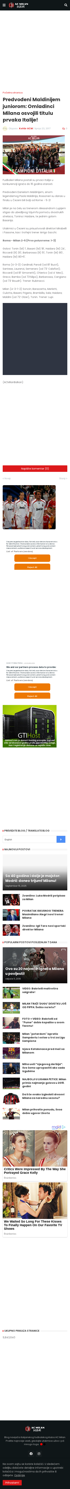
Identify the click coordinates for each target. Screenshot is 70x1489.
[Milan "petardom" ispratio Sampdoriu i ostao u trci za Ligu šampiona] (11, 1038)
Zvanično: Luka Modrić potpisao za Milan (43, 897)
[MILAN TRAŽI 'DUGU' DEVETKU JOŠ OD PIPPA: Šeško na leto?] (11, 1008)
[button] (4, 5)
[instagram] (39, 1454)
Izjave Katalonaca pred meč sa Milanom (43, 1050)
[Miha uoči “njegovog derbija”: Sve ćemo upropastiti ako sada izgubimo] (11, 1068)
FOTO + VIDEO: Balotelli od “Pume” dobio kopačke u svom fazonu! (43, 1022)
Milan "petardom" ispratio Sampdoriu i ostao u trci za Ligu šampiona (43, 1037)
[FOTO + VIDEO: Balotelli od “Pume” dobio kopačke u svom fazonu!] (11, 1023)
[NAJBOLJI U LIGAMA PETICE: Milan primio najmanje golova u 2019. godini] (11, 1083)
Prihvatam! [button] (12, 1482)
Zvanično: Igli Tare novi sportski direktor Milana (44, 927)
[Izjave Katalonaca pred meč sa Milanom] (11, 1053)
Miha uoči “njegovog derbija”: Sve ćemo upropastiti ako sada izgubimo (43, 1068)
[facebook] (31, 1454)
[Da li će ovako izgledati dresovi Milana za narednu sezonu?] (11, 1098)
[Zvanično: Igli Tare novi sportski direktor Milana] (11, 930)
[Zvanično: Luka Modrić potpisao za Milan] (11, 900)
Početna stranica (13, 92)
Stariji (62, 478)
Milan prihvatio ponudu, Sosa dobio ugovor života (42, 1111)
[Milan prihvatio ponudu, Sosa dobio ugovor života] (11, 1113)
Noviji (7, 478)
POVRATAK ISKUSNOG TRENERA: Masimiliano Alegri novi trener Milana (43, 914)
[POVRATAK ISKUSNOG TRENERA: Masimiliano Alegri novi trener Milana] (11, 915)
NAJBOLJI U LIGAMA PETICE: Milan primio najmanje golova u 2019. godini (44, 1083)
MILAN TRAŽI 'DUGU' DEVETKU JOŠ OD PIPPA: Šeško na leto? (44, 1005)
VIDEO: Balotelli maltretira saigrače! (40, 990)
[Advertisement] (35, 51)
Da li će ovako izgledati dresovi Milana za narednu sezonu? (43, 1096)
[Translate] (61, 839)
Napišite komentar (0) (35, 468)
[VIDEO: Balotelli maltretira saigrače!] (11, 992)
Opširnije (19, 1475)
